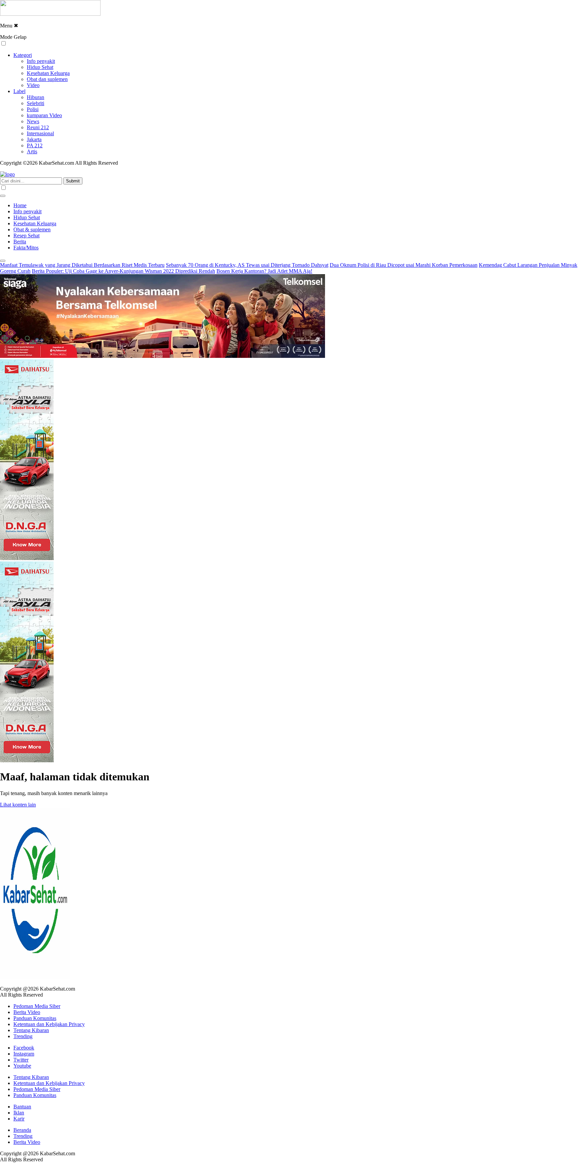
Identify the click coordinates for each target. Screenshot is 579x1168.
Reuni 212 (38, 127)
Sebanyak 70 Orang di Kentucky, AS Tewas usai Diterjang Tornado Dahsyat (247, 265)
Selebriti (35, 103)
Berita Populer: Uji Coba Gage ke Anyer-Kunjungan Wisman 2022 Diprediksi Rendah (123, 271)
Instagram (23, 1054)
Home (19, 205)
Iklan (18, 1112)
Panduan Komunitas (34, 1018)
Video (33, 85)
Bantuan (22, 1106)
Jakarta (34, 139)
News (33, 121)
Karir (18, 1118)
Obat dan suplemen (47, 79)
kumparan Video (44, 115)
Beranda (22, 1130)
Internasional (40, 133)
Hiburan (35, 97)
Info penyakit (41, 61)
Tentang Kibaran (31, 1030)
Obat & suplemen (32, 229)
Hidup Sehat (40, 67)
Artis (32, 151)
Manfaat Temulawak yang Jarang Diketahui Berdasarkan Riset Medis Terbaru (82, 265)
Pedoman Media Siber (36, 1006)
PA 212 (35, 145)
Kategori (22, 55)
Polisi (33, 109)
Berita (19, 241)
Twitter (20, 1060)
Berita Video (26, 1012)
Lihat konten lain (18, 804)
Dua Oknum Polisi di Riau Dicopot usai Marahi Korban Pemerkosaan (403, 265)
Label (19, 91)
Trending (23, 1036)
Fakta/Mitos (26, 247)
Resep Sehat (26, 235)
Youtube (22, 1066)
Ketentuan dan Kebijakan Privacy (49, 1024)
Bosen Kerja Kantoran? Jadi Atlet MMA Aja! (264, 271)
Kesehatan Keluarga (48, 73)
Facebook (23, 1047)
